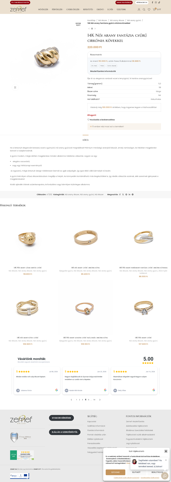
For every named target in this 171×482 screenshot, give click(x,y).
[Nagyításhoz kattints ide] (15, 87)
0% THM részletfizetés (20, 2)
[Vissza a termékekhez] (92, 28)
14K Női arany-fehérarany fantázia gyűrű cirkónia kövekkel (143, 267)
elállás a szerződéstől (65, 432)
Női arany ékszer (117, 20)
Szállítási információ (96, 426)
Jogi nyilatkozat (133, 443)
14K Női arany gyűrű (143, 337)
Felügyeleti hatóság (96, 452)
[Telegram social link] (132, 194)
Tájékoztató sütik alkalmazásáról (126, 478)
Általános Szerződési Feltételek (139, 430)
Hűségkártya (141, 2)
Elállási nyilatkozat (95, 439)
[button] (166, 451)
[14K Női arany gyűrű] (143, 307)
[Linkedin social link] (129, 194)
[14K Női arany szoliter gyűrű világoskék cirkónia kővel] (85, 307)
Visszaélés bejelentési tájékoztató (102, 448)
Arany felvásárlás (124, 2)
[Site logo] (18, 9)
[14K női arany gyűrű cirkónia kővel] (85, 237)
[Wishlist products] (149, 9)
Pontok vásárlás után (96, 435)
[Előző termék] (88, 28)
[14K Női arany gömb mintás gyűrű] (27, 237)
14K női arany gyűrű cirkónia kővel (85, 267)
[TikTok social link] (159, 2)
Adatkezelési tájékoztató (137, 426)
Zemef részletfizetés (135, 421)
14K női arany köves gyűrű (27, 337)
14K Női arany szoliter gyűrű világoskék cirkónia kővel (85, 337)
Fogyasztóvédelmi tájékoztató (139, 439)
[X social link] (123, 194)
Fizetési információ (95, 430)
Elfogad (116, 472)
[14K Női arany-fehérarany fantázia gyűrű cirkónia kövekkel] (143, 237)
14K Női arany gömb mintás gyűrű (28, 267)
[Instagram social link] (155, 2)
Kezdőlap (91, 20)
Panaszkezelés (93, 443)
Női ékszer (102, 20)
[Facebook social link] (152, 2)
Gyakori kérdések (61, 417)
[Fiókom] (139, 9)
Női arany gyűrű (134, 20)
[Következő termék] (95, 28)
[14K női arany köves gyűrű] (27, 307)
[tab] (85, 139)
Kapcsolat (91, 421)
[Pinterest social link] (126, 194)
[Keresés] (144, 9)
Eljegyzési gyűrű (66, 271)
